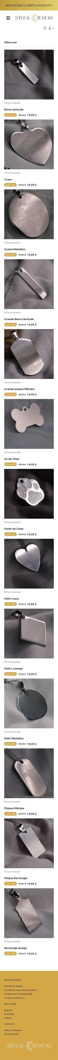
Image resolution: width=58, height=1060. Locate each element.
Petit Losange (13, 668)
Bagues (8, 1010)
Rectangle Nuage (15, 948)
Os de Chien (11, 458)
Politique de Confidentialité (18, 993)
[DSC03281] (29, 190)
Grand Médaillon (15, 249)
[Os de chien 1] (29, 400)
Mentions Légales (13, 986)
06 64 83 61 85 (11, 1034)
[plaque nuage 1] (29, 889)
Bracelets (9, 1013)
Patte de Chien (14, 528)
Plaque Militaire (14, 808)
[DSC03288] (29, 819)
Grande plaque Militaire (19, 389)
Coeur (8, 179)
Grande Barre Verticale (19, 319)
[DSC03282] (29, 260)
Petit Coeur (11, 598)
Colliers (8, 1017)
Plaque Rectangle (15, 878)
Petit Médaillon (14, 738)
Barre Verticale (14, 109)
